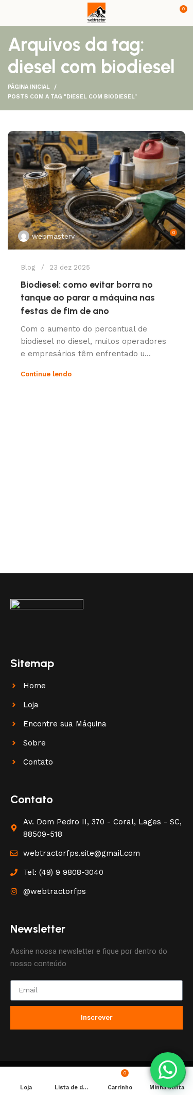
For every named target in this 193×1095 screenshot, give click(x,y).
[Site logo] (96, 12)
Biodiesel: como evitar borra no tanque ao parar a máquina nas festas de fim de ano (88, 297)
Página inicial (29, 87)
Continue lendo (46, 374)
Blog (28, 267)
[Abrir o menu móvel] (12, 13)
